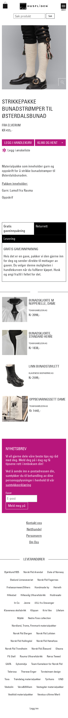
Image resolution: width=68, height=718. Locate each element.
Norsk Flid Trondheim (16, 648)
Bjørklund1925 (11, 572)
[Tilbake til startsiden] (34, 6)
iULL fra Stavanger (44, 602)
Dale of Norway (55, 572)
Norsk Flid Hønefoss (46, 641)
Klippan (34, 610)
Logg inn (34, 708)
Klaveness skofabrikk (15, 610)
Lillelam (60, 610)
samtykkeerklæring (18, 485)
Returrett (42, 226)
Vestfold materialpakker (20, 694)
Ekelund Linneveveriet (21, 579)
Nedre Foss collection (39, 618)
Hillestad (11, 595)
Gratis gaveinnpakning (14, 228)
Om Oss (34, 542)
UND (60, 679)
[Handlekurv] (5, 7)
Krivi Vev (47, 610)
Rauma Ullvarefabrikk (31, 656)
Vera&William (25, 687)
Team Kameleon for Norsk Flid (47, 664)
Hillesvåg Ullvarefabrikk (33, 595)
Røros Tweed (54, 656)
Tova (7, 679)
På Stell (11, 656)
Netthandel (34, 529)
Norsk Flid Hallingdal (21, 641)
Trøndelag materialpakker (27, 679)
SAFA (8, 664)
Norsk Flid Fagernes (47, 579)
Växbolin (9, 687)
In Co (16, 602)
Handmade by (42, 587)
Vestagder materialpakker (50, 687)
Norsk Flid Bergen (22, 633)
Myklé (20, 618)
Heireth (57, 587)
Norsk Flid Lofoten (45, 633)
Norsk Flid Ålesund (41, 648)
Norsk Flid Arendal (33, 572)
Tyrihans (49, 679)
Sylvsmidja (21, 664)
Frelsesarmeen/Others (18, 587)
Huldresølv (55, 595)
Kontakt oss (34, 523)
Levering (9, 239)
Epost (9, 493)
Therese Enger (28, 671)
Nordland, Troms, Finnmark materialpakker (34, 625)
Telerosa (12, 671)
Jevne (27, 602)
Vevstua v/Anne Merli (48, 694)
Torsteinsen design (51, 671)
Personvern (34, 536)
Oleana (59, 648)
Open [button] (63, 6)
